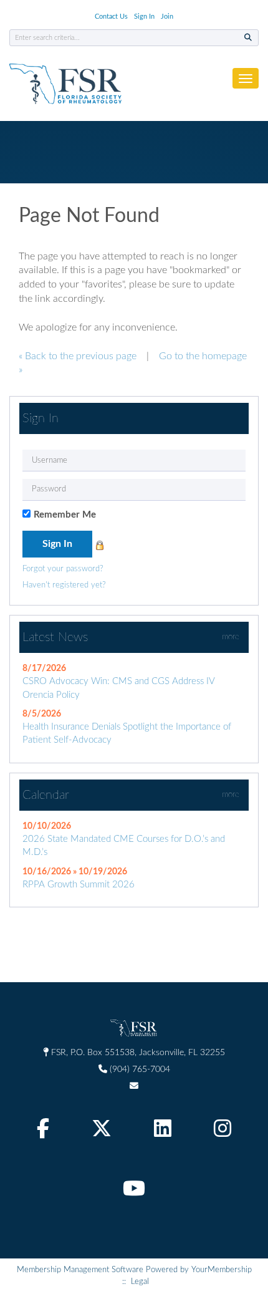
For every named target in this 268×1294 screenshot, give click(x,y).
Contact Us (111, 16)
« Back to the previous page (77, 356)
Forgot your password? (62, 569)
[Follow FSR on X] (103, 1132)
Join (167, 16)
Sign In (144, 16)
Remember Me (65, 514)
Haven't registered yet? (64, 585)
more (230, 637)
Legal (140, 1282)
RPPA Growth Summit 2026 (78, 884)
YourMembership (221, 1270)
